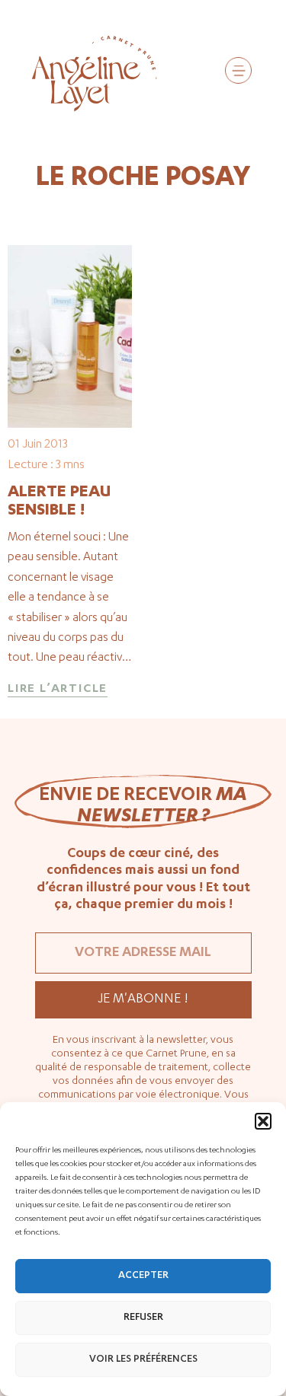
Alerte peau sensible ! (59, 502)
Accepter (143, 1276)
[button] (263, 1121)
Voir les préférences (143, 1360)
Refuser (143, 1318)
